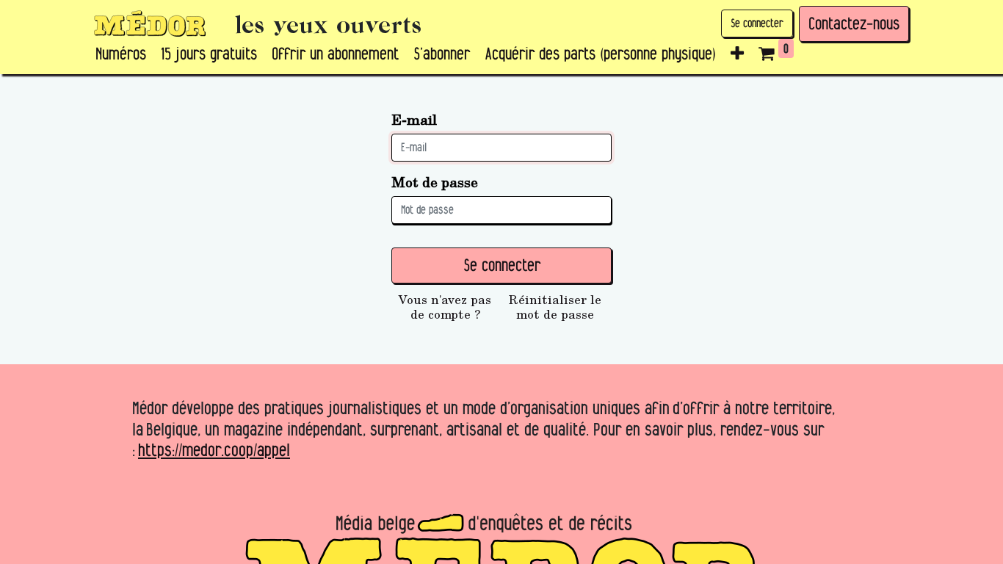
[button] (737, 54)
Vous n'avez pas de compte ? (445, 307)
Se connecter (757, 23)
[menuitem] (120, 54)
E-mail (414, 119)
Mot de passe (434, 181)
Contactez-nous (853, 23)
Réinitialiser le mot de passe (555, 307)
